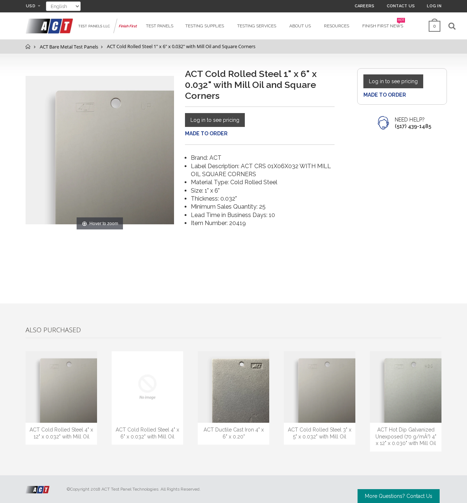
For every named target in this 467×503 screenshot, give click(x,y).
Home (28, 46)
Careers (365, 6)
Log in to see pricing (214, 120)
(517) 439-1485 (413, 126)
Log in (434, 6)
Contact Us (401, 6)
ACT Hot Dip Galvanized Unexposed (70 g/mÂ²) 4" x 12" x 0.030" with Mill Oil (405, 436)
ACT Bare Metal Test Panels (69, 46)
